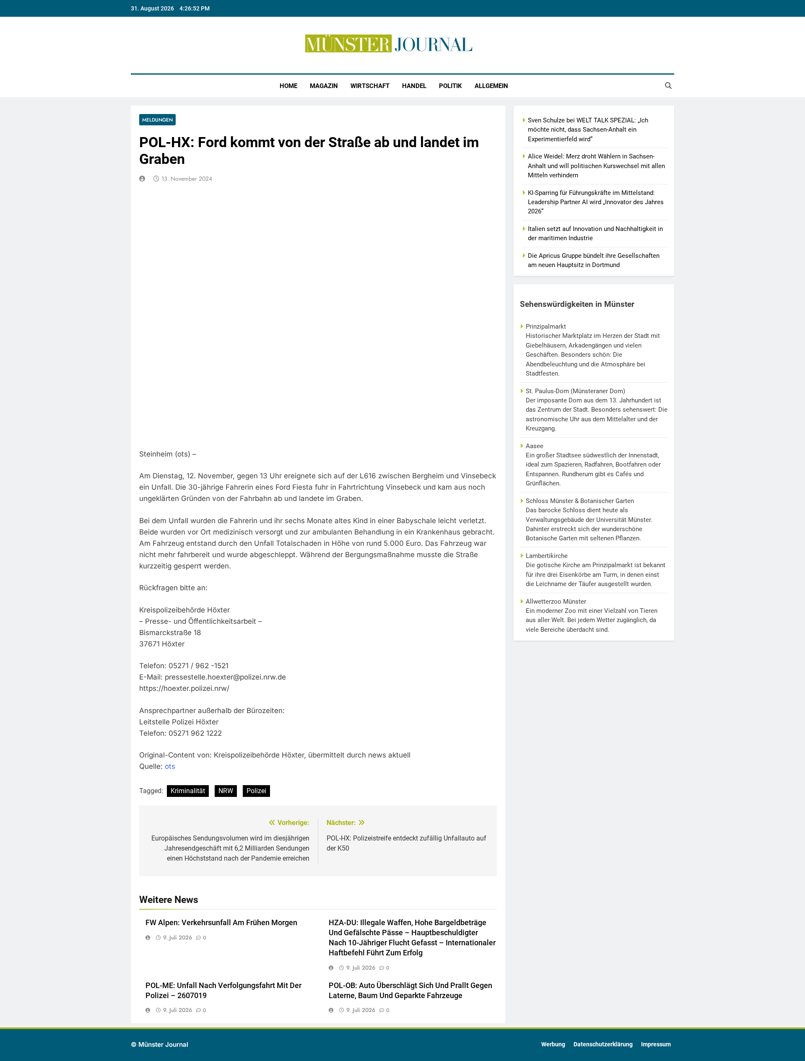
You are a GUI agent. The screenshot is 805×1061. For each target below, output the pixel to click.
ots (170, 766)
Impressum (656, 1044)
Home (288, 86)
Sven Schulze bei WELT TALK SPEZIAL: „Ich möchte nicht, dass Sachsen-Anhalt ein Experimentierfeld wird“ (588, 130)
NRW (225, 791)
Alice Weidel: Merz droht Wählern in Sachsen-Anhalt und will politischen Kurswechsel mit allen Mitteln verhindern (596, 166)
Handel (414, 86)
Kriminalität (188, 791)
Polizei (256, 791)
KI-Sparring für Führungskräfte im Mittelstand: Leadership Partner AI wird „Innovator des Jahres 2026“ (596, 202)
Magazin (324, 86)
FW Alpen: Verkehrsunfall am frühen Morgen (221, 922)
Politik (450, 86)
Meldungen (157, 119)
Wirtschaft (370, 86)
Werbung (553, 1044)
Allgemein (491, 86)
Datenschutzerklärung (603, 1044)
